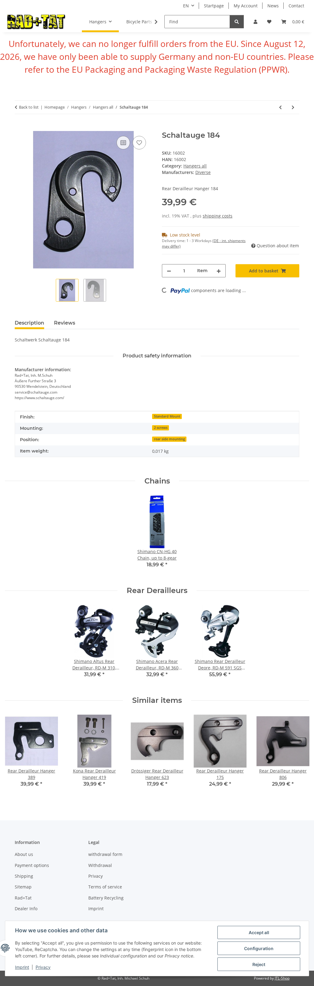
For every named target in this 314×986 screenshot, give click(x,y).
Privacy (43, 967)
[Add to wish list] (139, 142)
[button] (255, 21)
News (273, 6)
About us (24, 854)
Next (299, 755)
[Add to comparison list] (123, 142)
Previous (15, 755)
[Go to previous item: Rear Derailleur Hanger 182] (280, 107)
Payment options (32, 865)
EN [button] (186, 6)
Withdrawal (100, 865)
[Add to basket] (20, 127)
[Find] (237, 21)
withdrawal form (105, 854)
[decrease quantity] (169, 270)
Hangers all (195, 166)
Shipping (24, 876)
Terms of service (105, 887)
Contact (296, 6)
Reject (258, 964)
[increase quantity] (218, 270)
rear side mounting (169, 439)
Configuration (259, 948)
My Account (246, 6)
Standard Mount (167, 416)
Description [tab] (29, 323)
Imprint (22, 967)
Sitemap (23, 887)
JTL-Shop (282, 978)
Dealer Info (26, 908)
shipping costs (217, 216)
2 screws (160, 428)
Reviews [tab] (64, 323)
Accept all (259, 932)
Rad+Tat (23, 898)
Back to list (29, 107)
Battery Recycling (106, 898)
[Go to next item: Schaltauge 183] (293, 107)
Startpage (214, 6)
